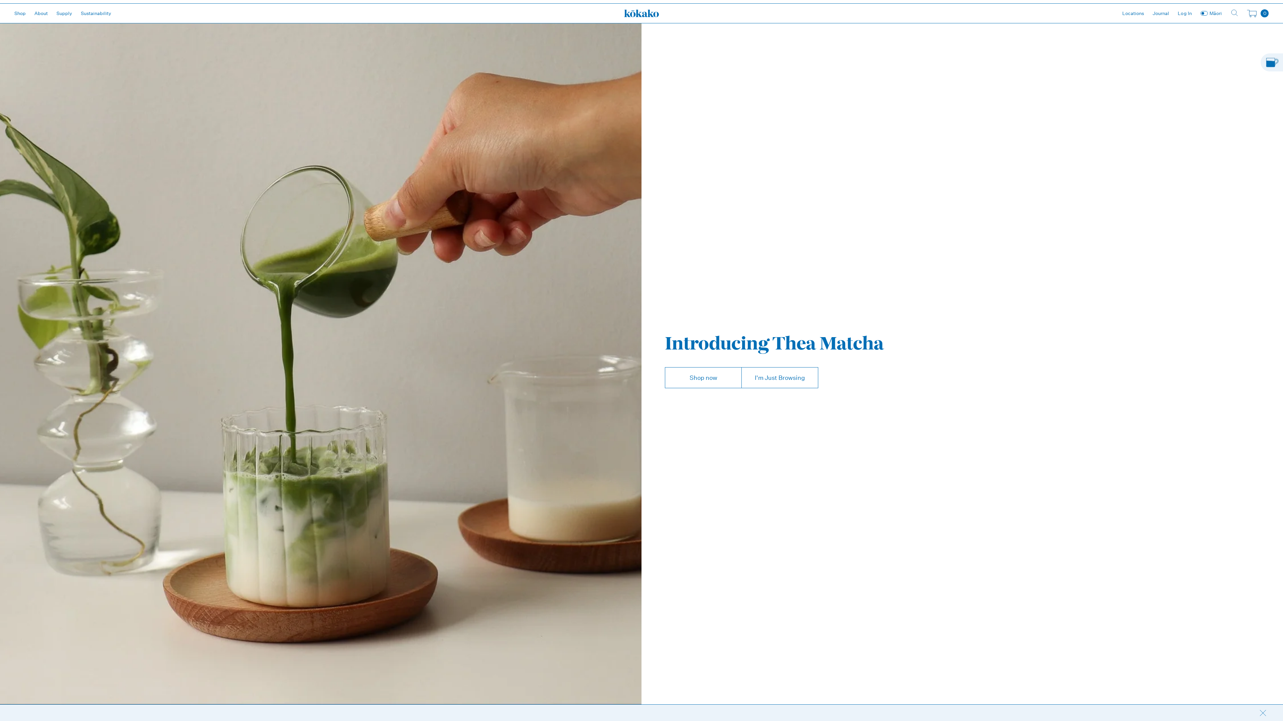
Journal (1161, 13)
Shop (20, 13)
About (41, 13)
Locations (1133, 13)
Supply (64, 13)
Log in (1185, 13)
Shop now (703, 377)
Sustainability (96, 13)
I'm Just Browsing (780, 377)
